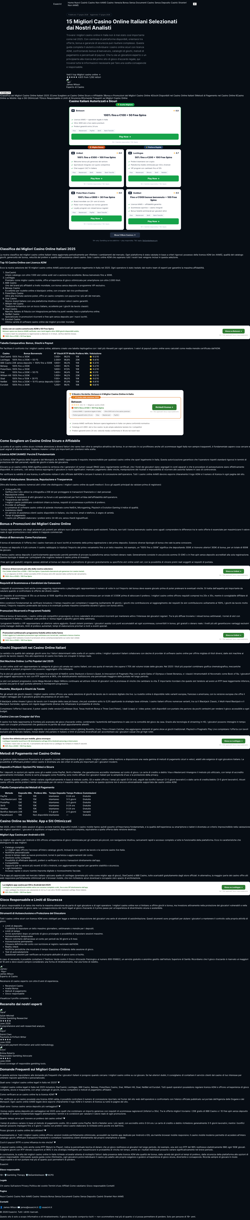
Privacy (25, 1185)
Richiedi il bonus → (164, 407)
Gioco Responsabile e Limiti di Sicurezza (60, 98)
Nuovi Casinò (81, 2)
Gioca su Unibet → (233, 571)
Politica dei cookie (38, 1185)
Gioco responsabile (96, 1185)
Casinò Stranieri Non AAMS (110, 1196)
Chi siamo (5, 1185)
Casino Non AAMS (97, 2)
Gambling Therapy (14, 1175)
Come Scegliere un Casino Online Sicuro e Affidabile (76, 95)
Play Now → (125, 136)
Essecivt (57, 4)
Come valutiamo (78, 1185)
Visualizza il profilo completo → (15, 998)
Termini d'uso (54, 1185)
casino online (37, 254)
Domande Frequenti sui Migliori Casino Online (104, 98)
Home (71, 2)
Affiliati (65, 1185)
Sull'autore (15, 1185)
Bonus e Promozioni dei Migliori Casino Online (126, 95)
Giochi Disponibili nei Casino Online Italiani (172, 95)
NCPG (49, 1175)
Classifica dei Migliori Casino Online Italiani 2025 (24, 95)
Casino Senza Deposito (158, 2)
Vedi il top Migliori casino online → (83, 74)
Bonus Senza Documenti (135, 2)
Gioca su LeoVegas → (233, 741)
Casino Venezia (114, 2)
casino (120, 459)
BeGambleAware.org (150, 241)
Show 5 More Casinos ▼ (125, 235)
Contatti (110, 1185)
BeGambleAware (35, 1175)
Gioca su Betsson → (233, 331)
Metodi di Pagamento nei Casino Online (215, 95)
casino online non (129, 905)
